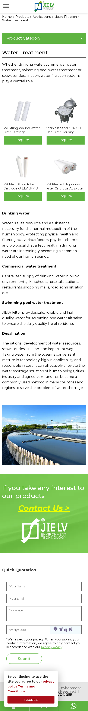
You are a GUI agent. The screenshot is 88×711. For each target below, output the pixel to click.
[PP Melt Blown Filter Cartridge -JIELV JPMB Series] (22, 166)
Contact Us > (44, 508)
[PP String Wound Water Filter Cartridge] (22, 110)
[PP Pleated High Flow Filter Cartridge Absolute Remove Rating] (65, 166)
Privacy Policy (51, 647)
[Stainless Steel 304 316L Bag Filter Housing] (65, 110)
